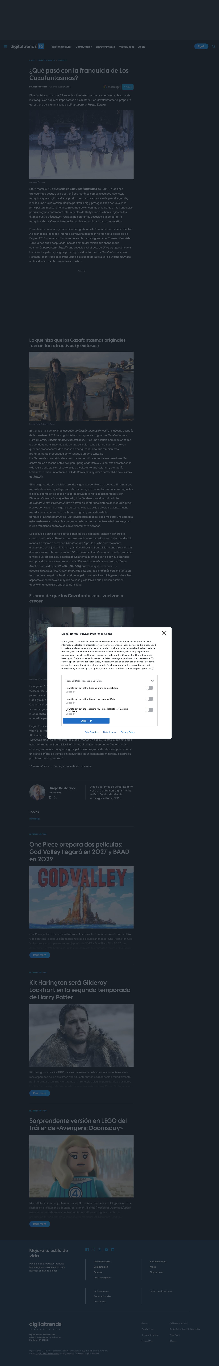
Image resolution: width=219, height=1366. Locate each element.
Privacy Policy (128, 732)
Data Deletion (91, 732)
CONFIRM (86, 721)
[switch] (149, 688)
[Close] (165, 634)
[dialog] (109, 683)
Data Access (109, 732)
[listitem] (109, 680)
